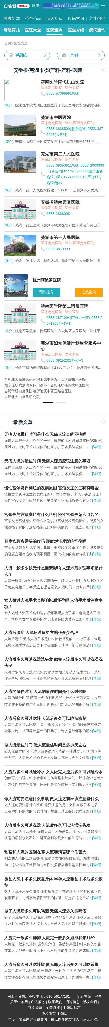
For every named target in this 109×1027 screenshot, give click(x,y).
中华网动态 (72, 1008)
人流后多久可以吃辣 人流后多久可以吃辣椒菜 (45, 718)
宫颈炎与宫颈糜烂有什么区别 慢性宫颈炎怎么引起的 (51, 514)
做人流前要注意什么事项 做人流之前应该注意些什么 (51, 798)
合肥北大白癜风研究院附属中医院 (31, 379)
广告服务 (38, 1002)
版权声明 (90, 1002)
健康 (35, 6)
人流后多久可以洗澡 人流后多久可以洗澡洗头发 (47, 825)
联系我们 (55, 1002)
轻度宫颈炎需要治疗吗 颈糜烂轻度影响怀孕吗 (45, 541)
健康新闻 (12, 18)
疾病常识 (76, 18)
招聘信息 (72, 1002)
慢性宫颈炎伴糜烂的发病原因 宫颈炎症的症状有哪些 (51, 487)
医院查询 (54, 30)
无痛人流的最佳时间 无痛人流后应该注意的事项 (47, 461)
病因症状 (54, 18)
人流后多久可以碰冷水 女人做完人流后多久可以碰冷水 (53, 771)
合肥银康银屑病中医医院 (69, 385)
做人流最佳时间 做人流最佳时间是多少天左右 (45, 745)
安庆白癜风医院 (73, 379)
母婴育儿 (12, 30)
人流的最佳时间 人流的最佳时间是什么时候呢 (45, 691)
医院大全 (33, 30)
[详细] (96, 447)
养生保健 (97, 18)
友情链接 (53, 1008)
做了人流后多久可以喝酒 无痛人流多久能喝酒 (45, 911)
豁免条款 (35, 1008)
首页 (7, 43)
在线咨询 (89, 292)
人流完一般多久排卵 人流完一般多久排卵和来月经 (49, 937)
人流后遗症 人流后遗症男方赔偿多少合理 (41, 632)
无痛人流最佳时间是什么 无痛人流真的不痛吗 (45, 434)
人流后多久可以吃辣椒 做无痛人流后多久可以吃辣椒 (51, 964)
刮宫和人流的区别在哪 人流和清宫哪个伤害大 (45, 852)
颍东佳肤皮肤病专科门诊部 (25, 385)
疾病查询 (97, 30)
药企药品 (33, 18)
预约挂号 (46, 292)
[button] (48, 402)
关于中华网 (19, 1002)
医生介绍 (76, 30)
